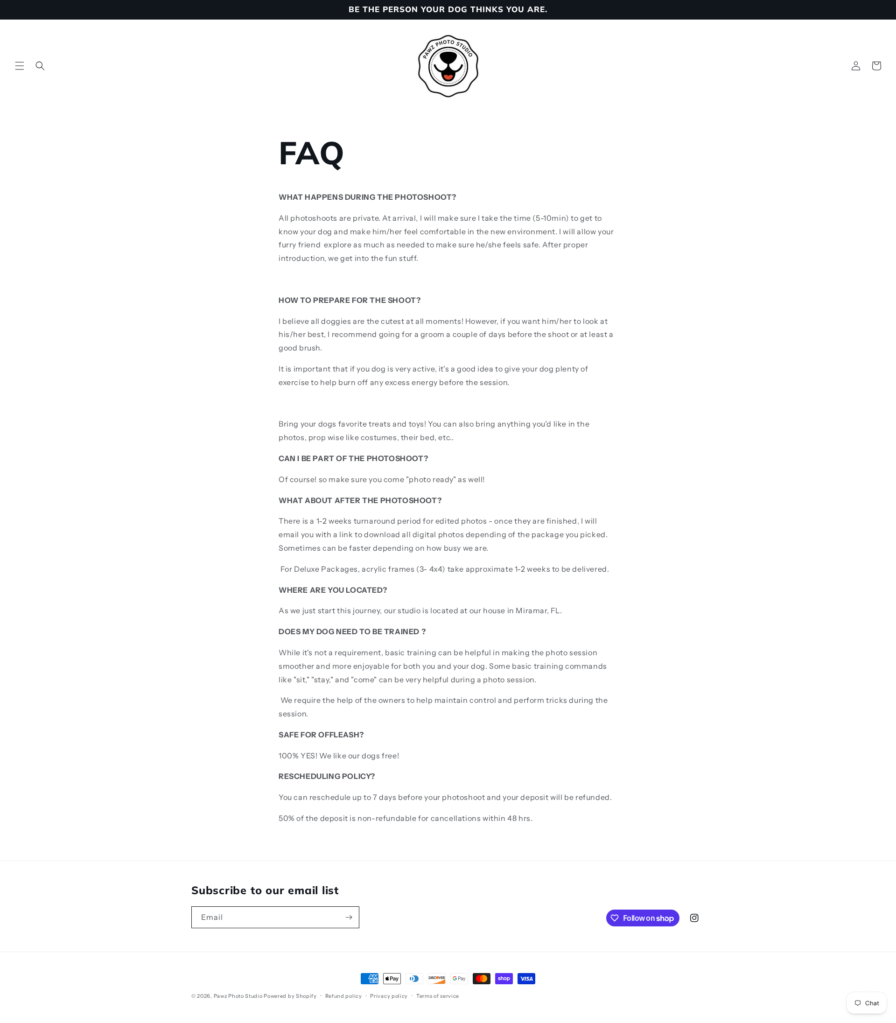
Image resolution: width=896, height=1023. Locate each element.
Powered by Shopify (290, 996)
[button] (19, 66)
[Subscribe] (348, 917)
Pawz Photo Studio (238, 996)
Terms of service (437, 996)
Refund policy (343, 996)
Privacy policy (389, 996)
